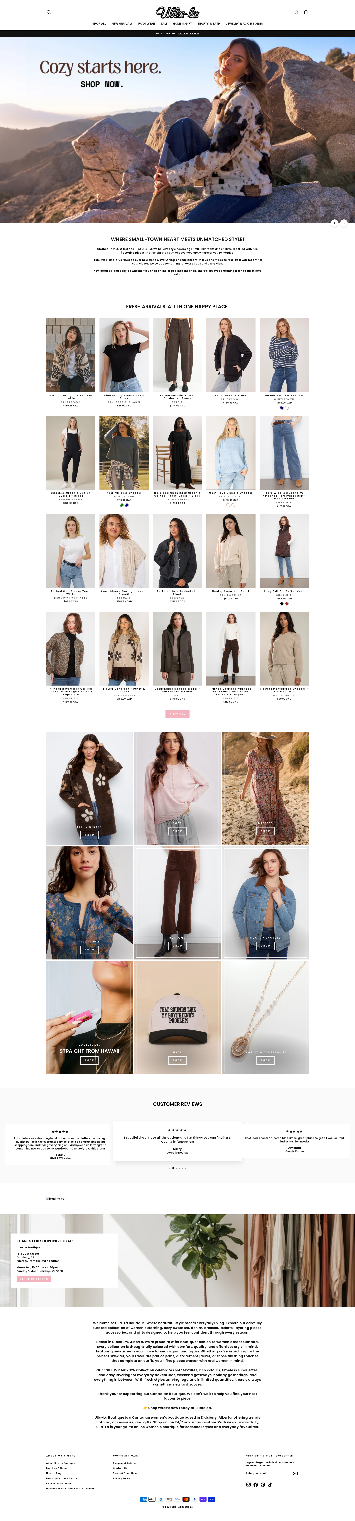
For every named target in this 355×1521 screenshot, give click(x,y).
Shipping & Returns (124, 1463)
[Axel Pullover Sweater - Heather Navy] (127, 505)
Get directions (33, 1279)
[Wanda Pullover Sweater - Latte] (286, 408)
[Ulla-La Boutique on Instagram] (248, 1485)
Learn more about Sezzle (61, 1478)
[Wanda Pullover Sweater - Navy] (281, 408)
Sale (163, 23)
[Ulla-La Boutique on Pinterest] (263, 1485)
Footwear (146, 23)
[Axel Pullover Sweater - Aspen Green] (122, 505)
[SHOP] (265, 788)
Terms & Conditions (125, 1473)
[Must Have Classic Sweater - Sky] (228, 505)
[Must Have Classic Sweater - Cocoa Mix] (233, 505)
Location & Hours (56, 1468)
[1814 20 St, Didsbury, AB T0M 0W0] (177, 1260)
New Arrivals (122, 23)
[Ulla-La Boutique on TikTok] (270, 1485)
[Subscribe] (295, 1473)
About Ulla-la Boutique (60, 1463)
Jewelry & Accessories (244, 23)
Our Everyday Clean (58, 1483)
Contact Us (120, 1468)
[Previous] (334, 223)
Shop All (99, 23)
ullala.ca (203, 1407)
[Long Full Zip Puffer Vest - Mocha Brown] (286, 603)
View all (177, 713)
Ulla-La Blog (54, 1473)
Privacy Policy (121, 1478)
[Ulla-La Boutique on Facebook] (255, 1485)
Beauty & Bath (208, 23)
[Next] (344, 223)
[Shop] (89, 788)
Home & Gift (182, 23)
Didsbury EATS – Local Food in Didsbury (70, 1488)
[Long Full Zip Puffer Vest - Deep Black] (281, 603)
